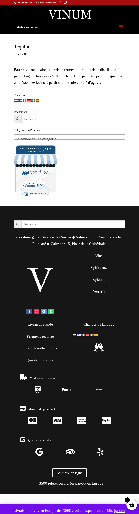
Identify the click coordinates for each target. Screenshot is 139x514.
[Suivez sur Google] (44, 311)
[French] (25, 101)
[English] (20, 101)
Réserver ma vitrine (38, 194)
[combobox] (69, 137)
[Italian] (33, 101)
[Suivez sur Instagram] (36, 311)
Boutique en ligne (69, 473)
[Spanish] (38, 101)
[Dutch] (16, 101)
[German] (29, 101)
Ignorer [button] (119, 510)
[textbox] (69, 139)
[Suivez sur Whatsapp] (51, 311)
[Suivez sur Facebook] (29, 311)
